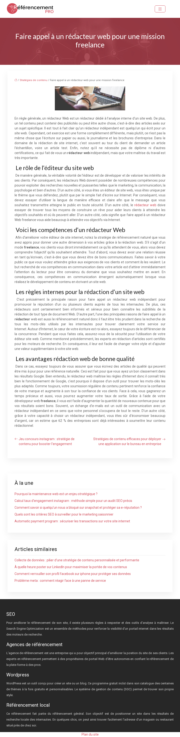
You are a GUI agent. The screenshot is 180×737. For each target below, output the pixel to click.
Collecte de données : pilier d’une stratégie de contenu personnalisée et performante (77, 560)
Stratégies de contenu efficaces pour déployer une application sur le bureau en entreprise (127, 441)
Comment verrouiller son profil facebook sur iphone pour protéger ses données (73, 574)
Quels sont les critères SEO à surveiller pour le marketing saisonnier (64, 514)
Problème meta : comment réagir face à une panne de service (60, 580)
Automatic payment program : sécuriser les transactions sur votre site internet (72, 521)
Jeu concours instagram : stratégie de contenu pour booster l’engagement (47, 441)
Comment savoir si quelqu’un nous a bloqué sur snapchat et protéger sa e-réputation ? (78, 507)
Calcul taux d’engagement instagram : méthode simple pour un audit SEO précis (73, 501)
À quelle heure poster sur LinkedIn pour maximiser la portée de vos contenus (71, 567)
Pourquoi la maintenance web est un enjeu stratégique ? (56, 494)
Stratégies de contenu (33, 80)
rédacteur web (145, 205)
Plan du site (90, 734)
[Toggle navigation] (160, 9)
